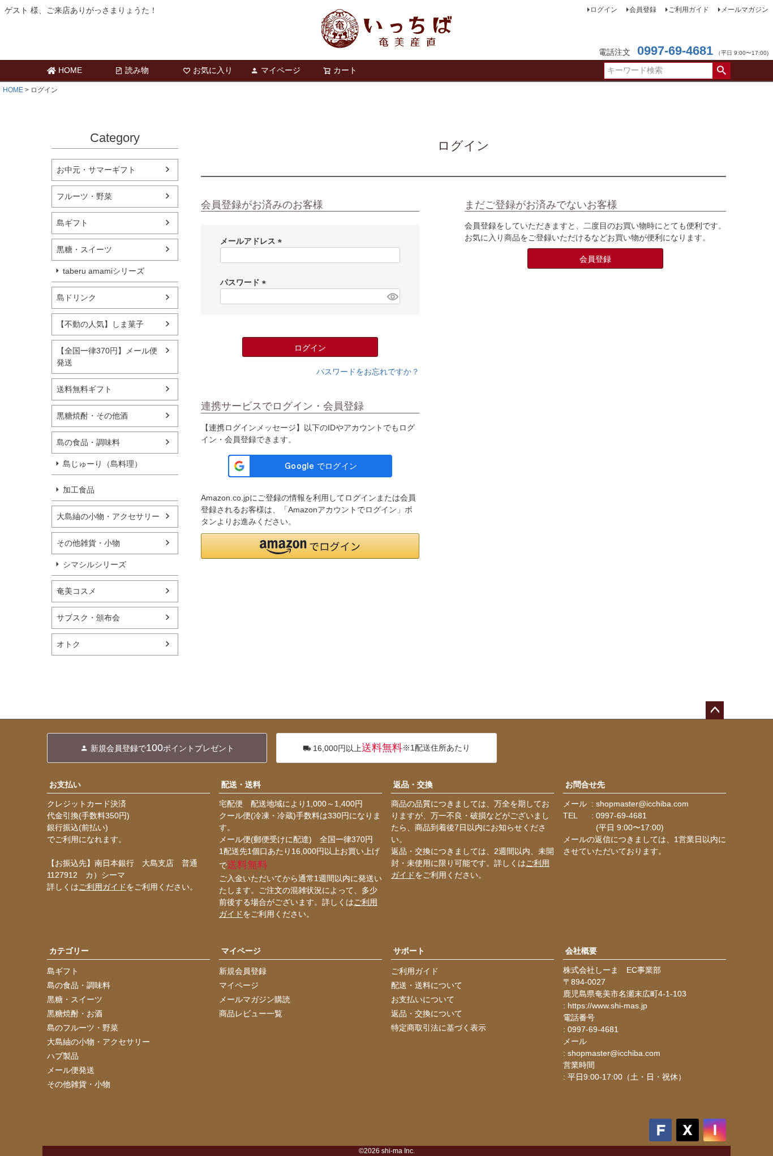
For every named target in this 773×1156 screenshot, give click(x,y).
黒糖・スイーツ (84, 249)
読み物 (137, 70)
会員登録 (642, 10)
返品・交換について (426, 1013)
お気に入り (213, 70)
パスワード (245, 282)
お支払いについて (422, 999)
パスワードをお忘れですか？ (367, 371)
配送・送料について (426, 985)
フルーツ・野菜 (84, 196)
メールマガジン (744, 10)
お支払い (65, 784)
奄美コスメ (76, 591)
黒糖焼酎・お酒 (74, 1013)
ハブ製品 (63, 1055)
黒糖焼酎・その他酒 (92, 415)
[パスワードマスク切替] (392, 296)
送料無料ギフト (84, 389)
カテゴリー (69, 950)
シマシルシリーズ (94, 564)
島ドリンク (76, 297)
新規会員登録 (243, 971)
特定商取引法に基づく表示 (438, 1027)
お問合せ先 (585, 784)
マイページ (280, 70)
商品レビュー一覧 (250, 1013)
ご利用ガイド (688, 10)
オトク (68, 644)
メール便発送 (71, 1070)
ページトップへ (715, 710)
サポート (409, 950)
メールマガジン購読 (254, 999)
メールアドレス (253, 240)
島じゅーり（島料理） (102, 463)
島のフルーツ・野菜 (82, 1027)
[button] (310, 546)
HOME (70, 70)
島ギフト (72, 222)
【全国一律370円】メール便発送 (107, 356)
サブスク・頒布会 (88, 617)
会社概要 (581, 950)
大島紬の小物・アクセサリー (108, 516)
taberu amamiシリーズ (103, 270)
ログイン (603, 10)
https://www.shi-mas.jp (607, 1005)
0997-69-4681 (675, 51)
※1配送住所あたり (391, 747)
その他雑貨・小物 (88, 542)
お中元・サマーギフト (96, 169)
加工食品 (79, 489)
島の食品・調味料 (88, 442)
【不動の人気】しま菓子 (100, 324)
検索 (721, 71)
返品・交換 (413, 784)
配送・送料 (241, 784)
